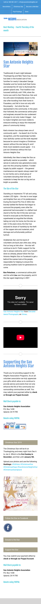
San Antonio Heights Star (13, 311)
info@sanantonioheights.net (28, 2)
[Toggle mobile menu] (37, 18)
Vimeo (24, 314)
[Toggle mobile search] (32, 18)
